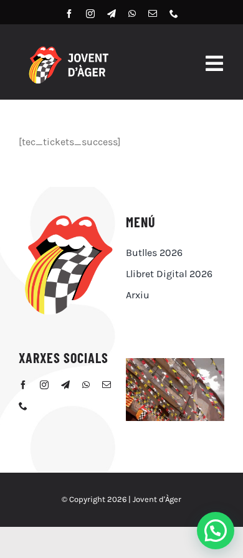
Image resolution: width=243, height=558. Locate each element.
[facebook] (69, 13)
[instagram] (90, 13)
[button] (215, 530)
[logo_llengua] (68, 216)
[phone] (173, 13)
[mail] (152, 13)
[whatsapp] (132, 13)
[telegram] (111, 13)
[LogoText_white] (68, 49)
